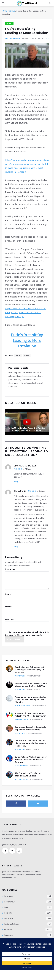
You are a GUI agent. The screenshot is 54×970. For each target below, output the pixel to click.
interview (8, 929)
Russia (26, 355)
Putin (18, 355)
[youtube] (19, 851)
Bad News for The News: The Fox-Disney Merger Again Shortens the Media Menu (30, 743)
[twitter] (38, 803)
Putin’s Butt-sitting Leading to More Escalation (27, 340)
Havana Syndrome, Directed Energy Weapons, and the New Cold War (31, 684)
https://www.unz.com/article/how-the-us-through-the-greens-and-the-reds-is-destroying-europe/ (25, 312)
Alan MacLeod (20, 690)
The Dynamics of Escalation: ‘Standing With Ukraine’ (28, 774)
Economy (8, 913)
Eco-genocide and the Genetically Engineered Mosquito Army (30, 728)
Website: (9, 619)
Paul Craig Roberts (12, 38)
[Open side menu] (3, 3)
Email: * (8, 607)
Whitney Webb (20, 676)
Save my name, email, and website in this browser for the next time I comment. (27, 633)
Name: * (8, 594)
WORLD (12, 11)
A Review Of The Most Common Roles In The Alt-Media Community (30, 714)
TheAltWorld (29, 3)
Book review (9, 901)
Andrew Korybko (21, 720)
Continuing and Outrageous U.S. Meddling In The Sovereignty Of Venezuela (29, 669)
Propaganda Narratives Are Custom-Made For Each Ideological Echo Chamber (31, 699)
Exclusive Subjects (12, 924)
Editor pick (8, 918)
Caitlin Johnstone (22, 706)
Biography (8, 896)
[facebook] (16, 803)
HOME (4, 11)
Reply (16, 481)
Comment (10, 569)
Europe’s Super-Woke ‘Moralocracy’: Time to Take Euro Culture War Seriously (31, 759)
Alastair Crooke (21, 766)
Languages (8, 935)
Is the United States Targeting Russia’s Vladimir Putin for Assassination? (27, 429)
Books (7, 907)
